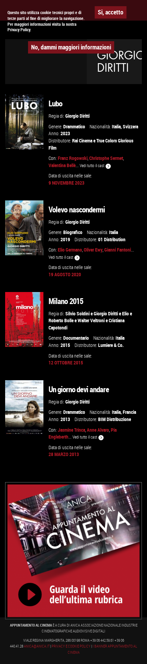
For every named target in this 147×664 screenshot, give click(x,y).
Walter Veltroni (91, 320)
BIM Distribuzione (114, 419)
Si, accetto (110, 12)
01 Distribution (111, 239)
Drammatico (74, 126)
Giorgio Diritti (77, 116)
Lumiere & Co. (111, 345)
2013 (65, 419)
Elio (125, 313)
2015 (65, 345)
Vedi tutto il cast (92, 165)
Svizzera (130, 126)
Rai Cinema (82, 140)
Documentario (76, 338)
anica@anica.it (37, 646)
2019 (65, 239)
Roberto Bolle (61, 320)
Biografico (72, 232)
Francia (129, 412)
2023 (65, 133)
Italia (116, 126)
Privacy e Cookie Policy (71, 646)
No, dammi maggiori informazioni (71, 47)
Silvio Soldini (77, 313)
